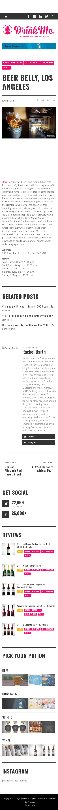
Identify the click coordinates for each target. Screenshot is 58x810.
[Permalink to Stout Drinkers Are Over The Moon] (35, 680)
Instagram (32, 442)
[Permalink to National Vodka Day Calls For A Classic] (35, 703)
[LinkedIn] (40, 16)
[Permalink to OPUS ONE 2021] (15, 750)
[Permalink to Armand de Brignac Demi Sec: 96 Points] (8, 610)
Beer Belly (7, 181)
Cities (6, 62)
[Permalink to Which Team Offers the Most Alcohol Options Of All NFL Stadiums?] (48, 680)
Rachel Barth (8, 100)
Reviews (35, 551)
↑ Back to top (29, 805)
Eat (26, 62)
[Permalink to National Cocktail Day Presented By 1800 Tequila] (15, 703)
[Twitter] (46, 16)
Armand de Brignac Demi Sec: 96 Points (36, 605)
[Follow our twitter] (5, 503)
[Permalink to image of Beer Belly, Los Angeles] (29, 122)
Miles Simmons (8, 329)
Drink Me (6, 310)
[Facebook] (28, 16)
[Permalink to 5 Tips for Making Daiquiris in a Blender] (48, 703)
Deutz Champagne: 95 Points (31, 565)
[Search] (6, 16)
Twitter (30, 436)
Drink (19, 62)
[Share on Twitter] (43, 100)
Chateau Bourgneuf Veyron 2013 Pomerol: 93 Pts (32, 586)
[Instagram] (34, 16)
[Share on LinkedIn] (48, 100)
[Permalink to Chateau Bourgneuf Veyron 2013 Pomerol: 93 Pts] (8, 589)
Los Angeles (47, 62)
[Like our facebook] (5, 514)
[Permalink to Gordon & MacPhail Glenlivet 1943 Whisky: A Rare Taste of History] (15, 727)
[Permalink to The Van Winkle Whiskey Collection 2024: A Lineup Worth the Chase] (35, 727)
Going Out (35, 62)
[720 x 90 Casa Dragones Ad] (29, 45)
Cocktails (9, 693)
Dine (13, 62)
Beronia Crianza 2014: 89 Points (32, 624)
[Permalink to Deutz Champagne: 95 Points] (8, 570)
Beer (5, 670)
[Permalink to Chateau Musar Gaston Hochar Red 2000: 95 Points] (8, 548)
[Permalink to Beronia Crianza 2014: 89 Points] (8, 629)
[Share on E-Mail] (54, 100)
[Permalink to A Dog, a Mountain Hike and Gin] (48, 727)
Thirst (6, 67)
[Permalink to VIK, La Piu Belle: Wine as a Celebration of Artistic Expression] (48, 750)
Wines (27, 555)
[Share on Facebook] (37, 100)
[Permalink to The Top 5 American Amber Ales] (15, 680)
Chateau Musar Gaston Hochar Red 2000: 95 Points (33, 545)
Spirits (7, 717)
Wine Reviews (47, 551)
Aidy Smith (7, 320)
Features (36, 610)
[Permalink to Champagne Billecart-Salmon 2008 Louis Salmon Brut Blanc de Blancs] (35, 750)
